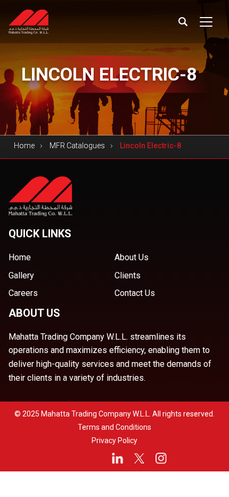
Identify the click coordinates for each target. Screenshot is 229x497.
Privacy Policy (114, 440)
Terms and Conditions (114, 427)
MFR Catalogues (77, 145)
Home (24, 145)
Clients (127, 275)
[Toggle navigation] (206, 22)
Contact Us (134, 293)
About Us (131, 257)
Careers (23, 293)
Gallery (21, 275)
